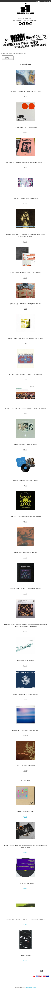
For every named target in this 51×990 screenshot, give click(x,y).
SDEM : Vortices (25, 955)
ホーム (38, 1)
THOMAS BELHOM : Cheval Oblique (25, 127)
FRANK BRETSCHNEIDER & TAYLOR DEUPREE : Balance (26, 919)
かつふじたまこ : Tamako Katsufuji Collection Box (25, 303)
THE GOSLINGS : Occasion (25, 765)
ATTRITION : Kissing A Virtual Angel (25, 552)
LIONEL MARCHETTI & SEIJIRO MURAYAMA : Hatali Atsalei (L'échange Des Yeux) (25, 235)
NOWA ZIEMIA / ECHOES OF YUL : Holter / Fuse (25, 272)
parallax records (31, 987)
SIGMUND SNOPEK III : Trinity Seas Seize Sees (25, 91)
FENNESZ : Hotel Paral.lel (25, 660)
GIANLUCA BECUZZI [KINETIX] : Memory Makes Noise (25, 338)
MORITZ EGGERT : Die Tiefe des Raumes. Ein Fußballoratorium (25, 408)
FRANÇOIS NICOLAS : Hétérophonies (25, 694)
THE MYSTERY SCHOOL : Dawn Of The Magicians (25, 374)
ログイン (46, 1)
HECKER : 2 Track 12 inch (25, 883)
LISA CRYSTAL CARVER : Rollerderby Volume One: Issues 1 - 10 (25, 162)
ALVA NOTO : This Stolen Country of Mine (25, 730)
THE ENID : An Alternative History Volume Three (25, 516)
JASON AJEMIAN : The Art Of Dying (25, 444)
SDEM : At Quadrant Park (25, 811)
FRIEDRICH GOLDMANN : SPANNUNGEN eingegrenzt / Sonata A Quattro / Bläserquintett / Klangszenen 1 (25, 625)
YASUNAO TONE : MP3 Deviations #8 (25, 198)
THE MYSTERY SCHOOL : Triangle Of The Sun (25, 588)
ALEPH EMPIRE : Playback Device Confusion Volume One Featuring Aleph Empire (25, 846)
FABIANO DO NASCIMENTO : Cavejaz (25, 480)
